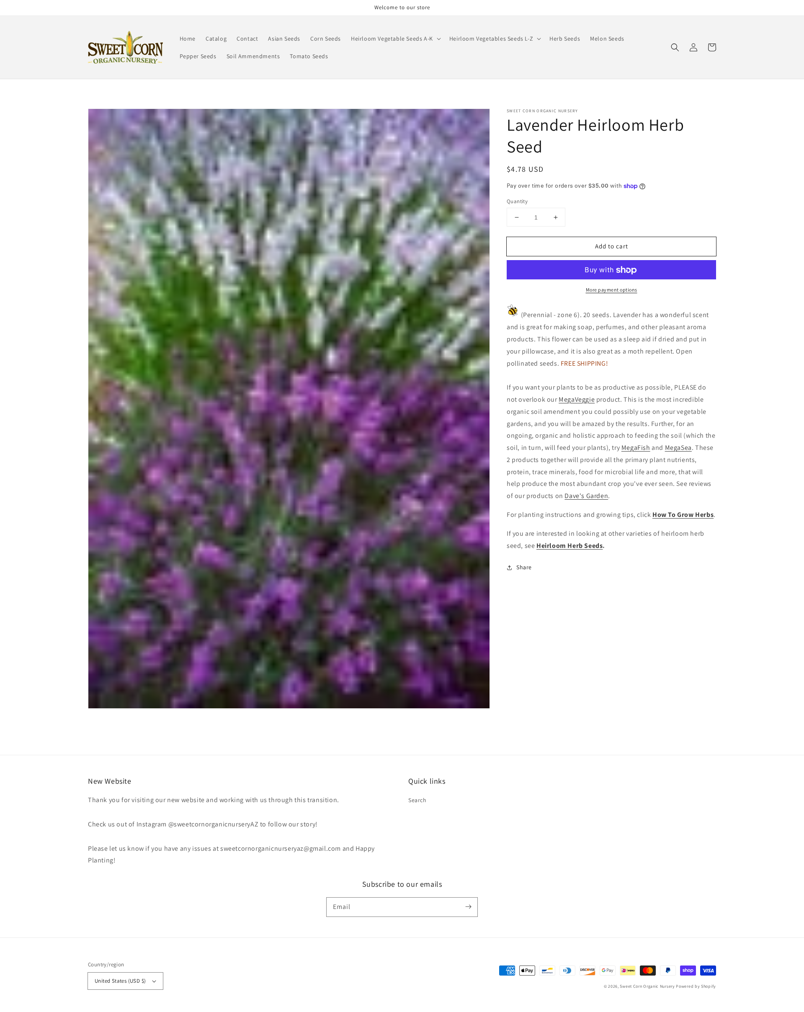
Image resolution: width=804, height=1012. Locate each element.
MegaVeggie (577, 399)
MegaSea (678, 447)
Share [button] (524, 567)
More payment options (611, 290)
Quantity (517, 201)
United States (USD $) (120, 980)
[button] (395, 38)
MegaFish (635, 447)
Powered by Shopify (696, 986)
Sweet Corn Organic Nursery (647, 986)
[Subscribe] (468, 907)
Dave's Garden (586, 496)
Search (417, 800)
